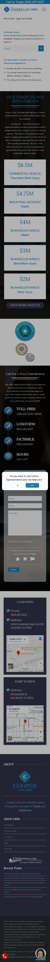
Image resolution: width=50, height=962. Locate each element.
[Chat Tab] (25, 481)
